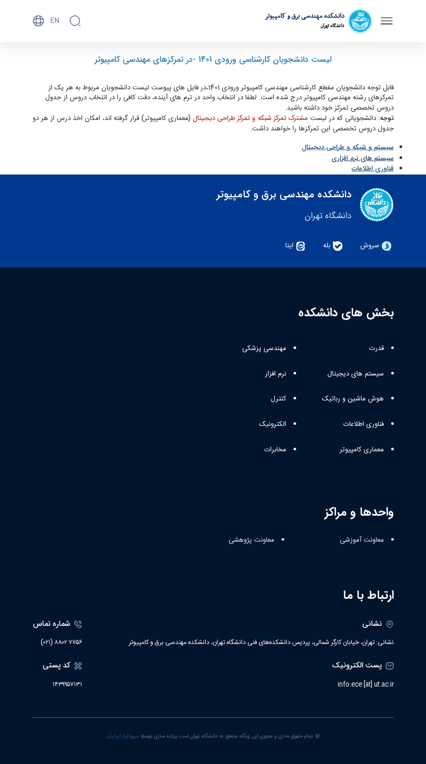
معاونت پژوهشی (251, 540)
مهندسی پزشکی (264, 348)
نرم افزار (275, 374)
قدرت (376, 348)
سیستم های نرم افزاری (362, 158)
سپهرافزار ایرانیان (122, 736)
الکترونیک (272, 424)
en (54, 20)
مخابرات (275, 449)
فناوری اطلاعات (363, 424)
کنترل (278, 399)
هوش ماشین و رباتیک (353, 399)
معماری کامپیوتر (362, 449)
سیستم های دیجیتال (355, 374)
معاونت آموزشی (362, 540)
